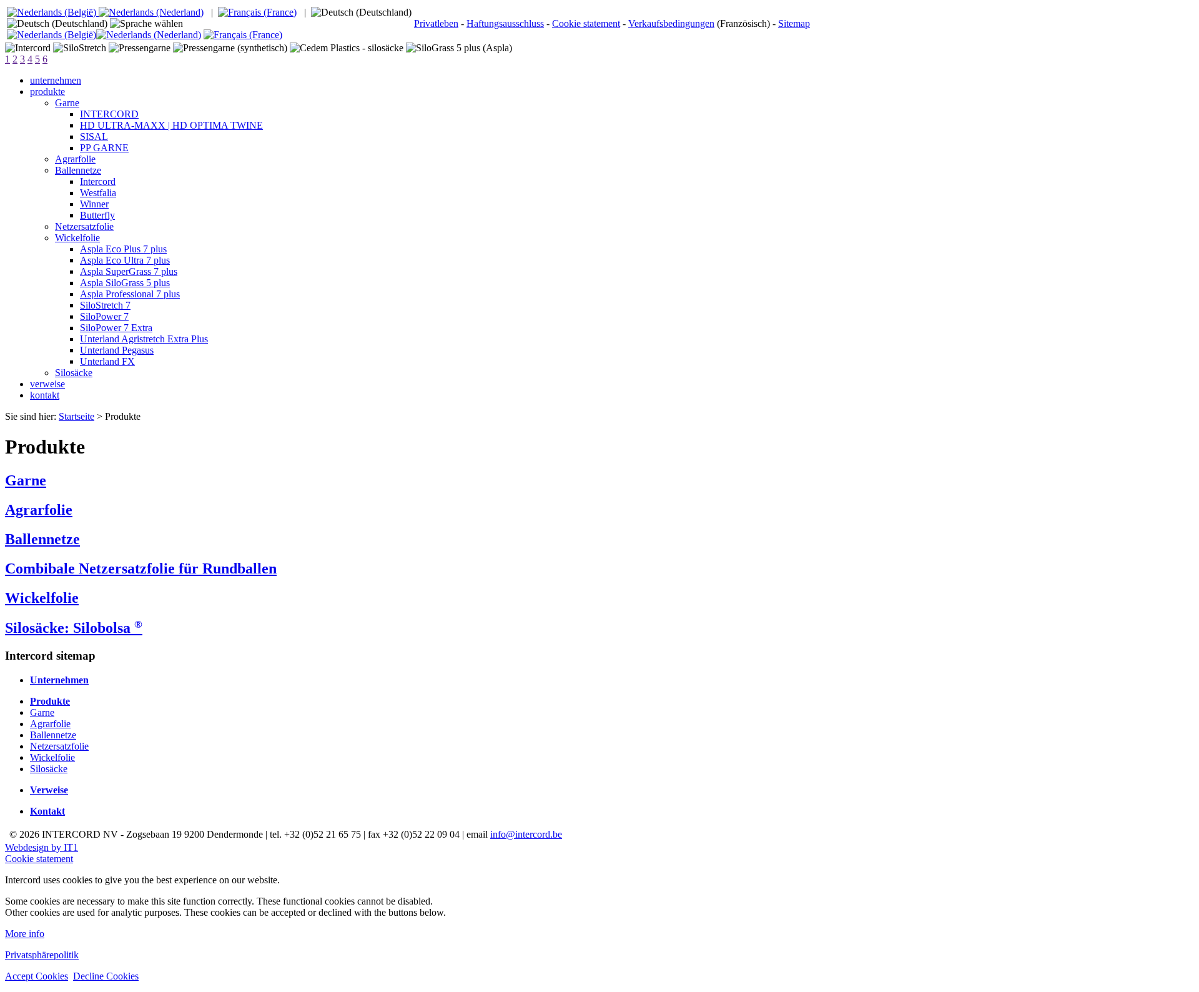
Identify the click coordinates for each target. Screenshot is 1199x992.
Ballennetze (78, 170)
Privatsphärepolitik (42, 955)
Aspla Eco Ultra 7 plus (125, 260)
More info (24, 933)
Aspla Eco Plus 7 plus (123, 249)
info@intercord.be (526, 834)
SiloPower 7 (104, 316)
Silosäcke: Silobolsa (73, 628)
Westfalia (98, 192)
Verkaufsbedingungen (671, 23)
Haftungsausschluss (505, 23)
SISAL (94, 136)
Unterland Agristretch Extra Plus (144, 339)
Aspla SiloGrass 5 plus (125, 282)
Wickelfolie (77, 237)
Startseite (76, 416)
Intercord (98, 181)
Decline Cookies (106, 976)
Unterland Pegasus (117, 350)
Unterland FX (107, 361)
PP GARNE (104, 147)
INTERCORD (109, 114)
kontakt (44, 395)
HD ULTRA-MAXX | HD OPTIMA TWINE (171, 125)
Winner (94, 204)
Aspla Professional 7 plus (130, 294)
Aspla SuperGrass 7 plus (128, 271)
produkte (47, 91)
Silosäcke (73, 372)
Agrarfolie (75, 159)
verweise (47, 384)
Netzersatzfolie (84, 226)
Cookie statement (586, 23)
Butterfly (97, 215)
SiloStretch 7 (105, 305)
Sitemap (794, 23)
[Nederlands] (105, 12)
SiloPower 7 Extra (116, 327)
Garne (67, 102)
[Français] (257, 12)
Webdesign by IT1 (41, 847)
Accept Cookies (36, 976)
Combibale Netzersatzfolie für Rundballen (141, 568)
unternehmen (55, 80)
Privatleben (436, 23)
